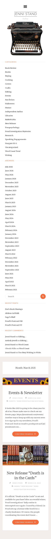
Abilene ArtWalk (12, 313)
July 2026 (9, 167)
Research (9, 135)
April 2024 (9, 222)
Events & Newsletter (25, 393)
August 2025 (10, 194)
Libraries (9, 115)
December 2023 (11, 238)
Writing (8, 155)
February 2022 (11, 258)
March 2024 (10, 226)
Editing (8, 92)
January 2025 (10, 206)
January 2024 (10, 234)
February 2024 (11, 230)
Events (8, 96)
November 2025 (11, 186)
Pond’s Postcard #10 (14, 321)
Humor (8, 108)
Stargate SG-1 (11, 143)
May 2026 (9, 175)
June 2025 (9, 198)
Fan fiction (9, 100)
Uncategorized (11, 147)
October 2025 (10, 190)
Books (8, 72)
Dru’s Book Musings (14, 309)
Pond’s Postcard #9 (13, 325)
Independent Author (14, 111)
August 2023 (10, 250)
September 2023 (12, 246)
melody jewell (11, 340)
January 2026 (10, 179)
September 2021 (12, 270)
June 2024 (9, 214)
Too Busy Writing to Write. (29, 352)
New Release (10, 123)
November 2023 (11, 242)
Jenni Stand (25, 14)
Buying (8, 76)
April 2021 (9, 282)
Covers (8, 84)
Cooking (9, 80)
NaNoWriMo (10, 119)
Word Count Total (12, 151)
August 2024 (10, 210)
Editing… (22, 336)
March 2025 (10, 202)
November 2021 (11, 266)
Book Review (10, 68)
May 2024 (9, 218)
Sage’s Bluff (10, 317)
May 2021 (9, 278)
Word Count (23, 344)
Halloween (9, 103)
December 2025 (11, 182)
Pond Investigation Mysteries (18, 131)
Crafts (7, 88)
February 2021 (11, 289)
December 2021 (11, 262)
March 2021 (10, 285)
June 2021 (9, 274)
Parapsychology (12, 127)
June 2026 (9, 171)
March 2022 (10, 254)
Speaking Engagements (15, 139)
